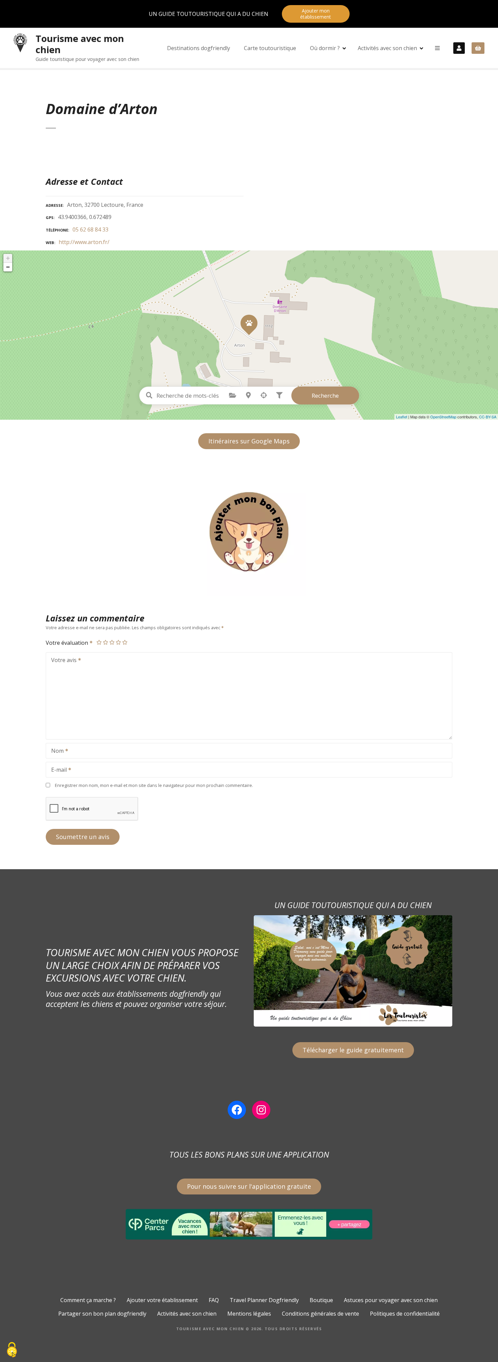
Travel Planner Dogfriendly (264, 1300)
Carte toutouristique (270, 48)
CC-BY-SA (487, 416)
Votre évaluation (67, 642)
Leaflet (401, 416)
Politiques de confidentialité (405, 1313)
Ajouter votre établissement (162, 1300)
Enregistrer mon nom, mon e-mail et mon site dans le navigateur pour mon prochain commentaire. (154, 785)
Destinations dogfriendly (198, 48)
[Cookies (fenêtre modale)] (12, 1350)
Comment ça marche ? (88, 1300)
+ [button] (8, 258)
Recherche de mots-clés (149, 395)
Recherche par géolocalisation (264, 395)
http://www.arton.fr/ (84, 242)
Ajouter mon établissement (315, 13)
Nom (55, 751)
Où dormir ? (325, 48)
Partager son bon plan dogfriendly (102, 1313)
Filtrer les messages (279, 395)
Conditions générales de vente (320, 1313)
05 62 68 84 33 (90, 229)
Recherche (325, 395)
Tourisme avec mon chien (80, 44)
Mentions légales (249, 1313)
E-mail (57, 770)
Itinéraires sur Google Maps (249, 441)
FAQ (214, 1300)
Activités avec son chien (387, 48)
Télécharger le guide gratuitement (353, 1050)
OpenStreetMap (443, 416)
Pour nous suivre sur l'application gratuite (249, 1186)
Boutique (321, 1300)
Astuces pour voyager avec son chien (391, 1300)
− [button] (8, 266)
